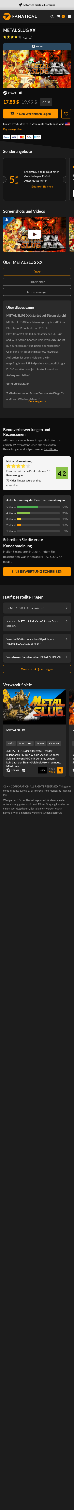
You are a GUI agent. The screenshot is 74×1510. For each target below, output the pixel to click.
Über (37, 272)
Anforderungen (37, 292)
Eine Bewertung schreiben (37, 571)
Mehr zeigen (35, 401)
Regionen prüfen (12, 129)
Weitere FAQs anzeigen (37, 669)
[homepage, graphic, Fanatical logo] (20, 16)
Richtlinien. (51, 449)
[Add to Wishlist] (66, 113)
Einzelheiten (37, 282)
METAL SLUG (15, 730)
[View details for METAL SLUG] (34, 707)
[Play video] (34, 234)
